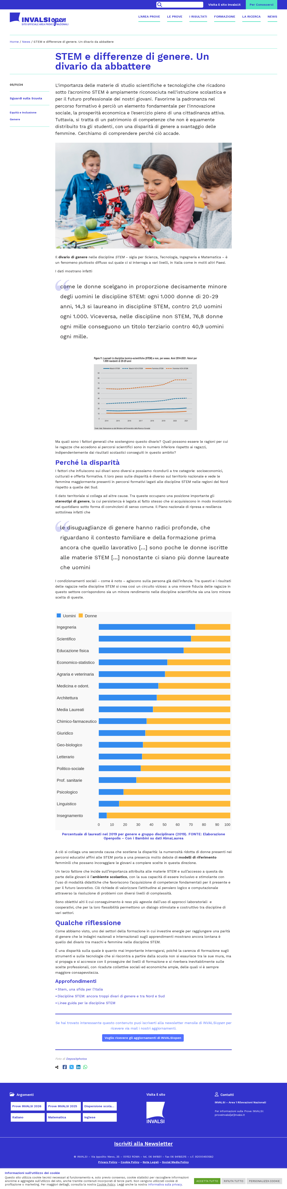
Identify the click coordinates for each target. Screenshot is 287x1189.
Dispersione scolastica (100, 1106)
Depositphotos (76, 1059)
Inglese (89, 1117)
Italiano (17, 1117)
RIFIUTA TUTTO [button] (233, 1181)
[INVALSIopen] (39, 19)
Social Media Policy (175, 1162)
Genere (15, 119)
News (272, 16)
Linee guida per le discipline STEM (86, 1003)
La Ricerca (251, 16)
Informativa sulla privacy (165, 1184)
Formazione (224, 16)
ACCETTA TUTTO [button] (207, 1181)
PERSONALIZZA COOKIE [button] (264, 1181)
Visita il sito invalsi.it (224, 4)
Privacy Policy (107, 1162)
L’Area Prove (149, 16)
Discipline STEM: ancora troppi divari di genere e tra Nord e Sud (111, 996)
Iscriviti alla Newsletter (143, 1144)
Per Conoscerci (261, 4)
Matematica (57, 1117)
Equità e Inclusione (23, 112)
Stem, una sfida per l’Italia (80, 989)
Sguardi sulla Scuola (26, 98)
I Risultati (198, 16)
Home (14, 42)
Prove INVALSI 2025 (62, 1106)
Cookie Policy (130, 1162)
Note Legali (151, 1162)
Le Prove (174, 16)
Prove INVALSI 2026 (26, 1106)
